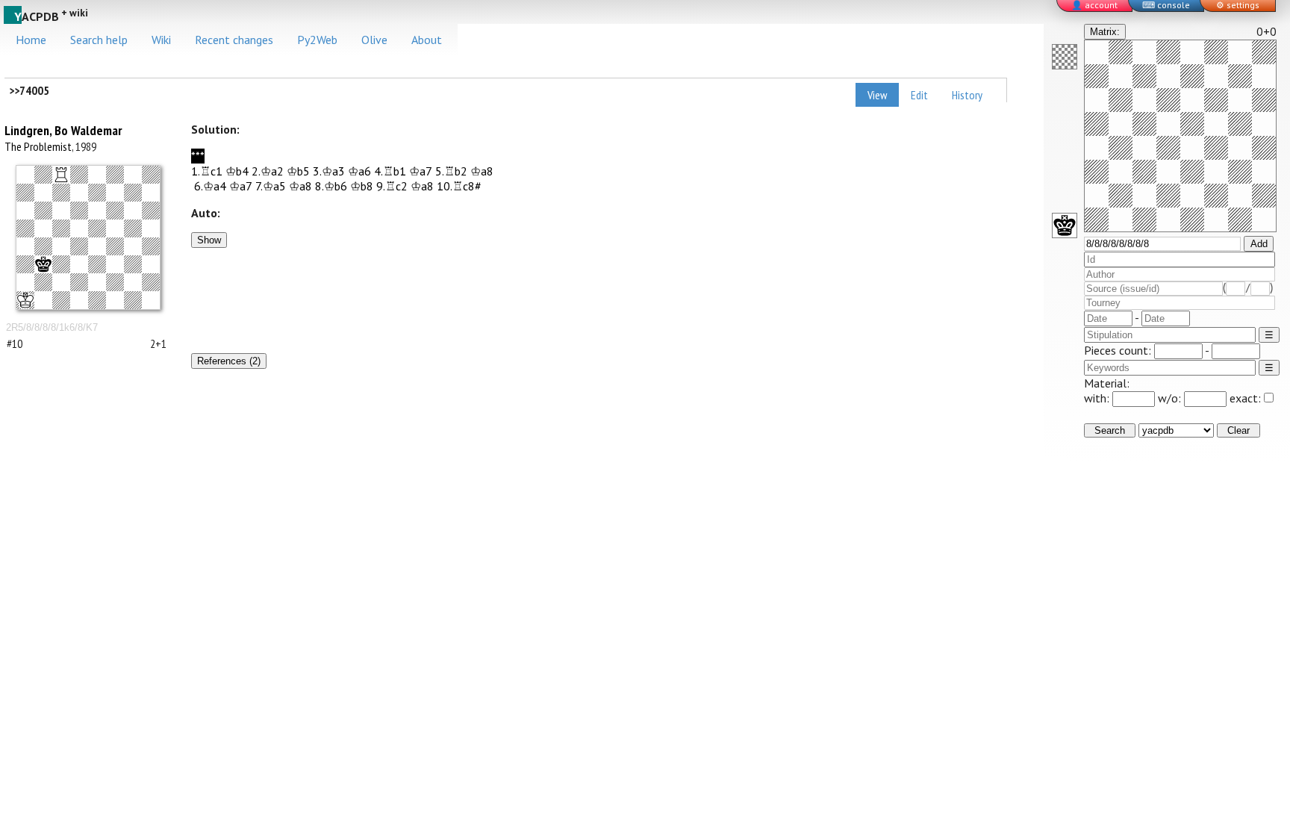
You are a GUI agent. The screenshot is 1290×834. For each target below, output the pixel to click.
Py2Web (317, 39)
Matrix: (1105, 31)
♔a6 (359, 171)
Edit (919, 94)
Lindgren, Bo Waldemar (63, 130)
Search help (99, 39)
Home (31, 39)
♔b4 (237, 171)
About (426, 39)
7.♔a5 (270, 185)
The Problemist (38, 146)
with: (1098, 397)
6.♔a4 (210, 185)
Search (1109, 430)
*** (198, 156)
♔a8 (481, 171)
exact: (1245, 397)
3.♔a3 (329, 171)
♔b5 (298, 171)
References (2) (229, 361)
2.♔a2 (268, 171)
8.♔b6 (331, 185)
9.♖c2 (392, 185)
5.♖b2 (451, 171)
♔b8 (361, 185)
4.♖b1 (390, 171)
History (967, 94)
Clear (1238, 430)
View (877, 94)
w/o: (1171, 397)
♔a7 (420, 171)
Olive (374, 39)
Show (209, 240)
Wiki (161, 39)
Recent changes (234, 39)
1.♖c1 (206, 171)
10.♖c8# (459, 185)
